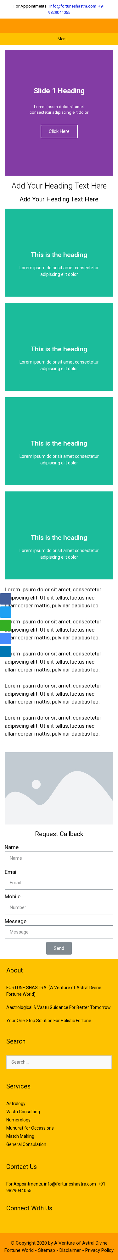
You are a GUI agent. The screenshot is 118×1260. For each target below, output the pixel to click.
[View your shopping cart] (88, 26)
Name (12, 847)
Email (11, 872)
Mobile (12, 896)
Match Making (20, 1136)
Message (15, 921)
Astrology (15, 1103)
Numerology (18, 1119)
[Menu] (108, 26)
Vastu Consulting (23, 1111)
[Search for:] (59, 1062)
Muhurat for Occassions (30, 1128)
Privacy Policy (99, 1250)
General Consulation (26, 1144)
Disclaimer (70, 1250)
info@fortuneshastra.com (72, 6)
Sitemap (47, 1250)
